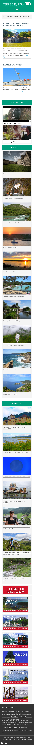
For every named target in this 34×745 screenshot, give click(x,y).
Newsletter (12, 737)
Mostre (13, 722)
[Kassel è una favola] (17, 77)
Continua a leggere (20, 91)
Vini (26, 730)
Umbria (11, 730)
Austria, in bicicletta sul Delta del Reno (16, 452)
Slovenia (5, 727)
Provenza (20, 722)
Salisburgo (23, 724)
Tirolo (24, 727)
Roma (12, 724)
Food (16, 717)
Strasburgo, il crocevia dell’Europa (12, 320)
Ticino (20, 727)
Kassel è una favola (12, 65)
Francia (22, 716)
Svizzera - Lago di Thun (10, 142)
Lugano (27, 720)
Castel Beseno (6, 174)
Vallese (15, 730)
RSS (28, 737)
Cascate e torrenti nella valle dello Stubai (13, 345)
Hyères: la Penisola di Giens (10, 369)
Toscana (28, 727)
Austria (16, 711)
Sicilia (30, 724)
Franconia (28, 717)
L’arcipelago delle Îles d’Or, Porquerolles (13, 296)
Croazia (8, 717)
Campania (12, 714)
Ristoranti (7, 724)
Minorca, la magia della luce (10, 247)
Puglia (25, 722)
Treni (3, 730)
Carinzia (18, 714)
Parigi (16, 722)
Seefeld (26, 724)
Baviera (8, 714)
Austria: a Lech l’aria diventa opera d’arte (16, 477)
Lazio (24, 720)
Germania (13, 720)
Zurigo (3, 732)
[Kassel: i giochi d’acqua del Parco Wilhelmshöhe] (17, 38)
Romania (18, 724)
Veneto (18, 730)
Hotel (20, 720)
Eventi (13, 717)
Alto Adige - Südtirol (7, 711)
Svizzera (12, 727)
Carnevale (24, 714)
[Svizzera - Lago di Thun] (17, 132)
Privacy (18, 737)
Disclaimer (23, 737)
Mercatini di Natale (6, 722)
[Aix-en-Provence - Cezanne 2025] (17, 114)
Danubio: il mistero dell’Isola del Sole (12, 272)
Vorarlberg (30, 730)
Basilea (3, 714)
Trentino (6, 730)
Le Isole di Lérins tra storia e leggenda (13, 198)
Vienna (23, 730)
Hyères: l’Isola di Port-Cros (10, 394)
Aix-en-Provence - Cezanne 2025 (13, 123)
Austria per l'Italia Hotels (25, 711)
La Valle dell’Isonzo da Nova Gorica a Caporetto (15, 222)
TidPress (6, 737)
